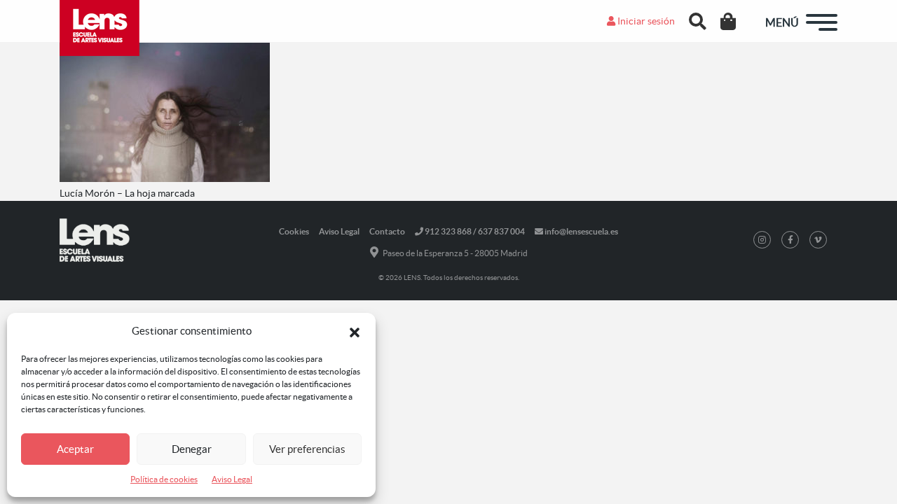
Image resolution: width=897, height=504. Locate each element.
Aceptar (75, 449)
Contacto (387, 231)
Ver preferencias (307, 449)
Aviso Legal (232, 479)
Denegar (192, 449)
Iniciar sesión (645, 21)
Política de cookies (164, 479)
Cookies (294, 231)
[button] (355, 331)
